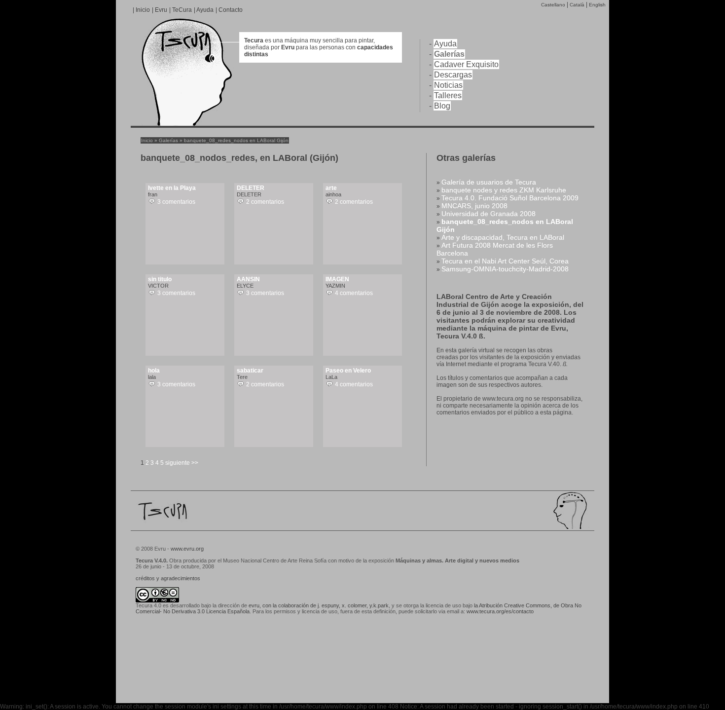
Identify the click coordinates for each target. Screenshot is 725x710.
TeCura (182, 9)
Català (577, 4)
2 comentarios (265, 201)
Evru (161, 9)
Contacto (230, 9)
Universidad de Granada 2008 (488, 214)
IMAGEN (337, 279)
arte (331, 188)
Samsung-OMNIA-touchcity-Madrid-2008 (505, 269)
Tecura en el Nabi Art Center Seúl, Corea (505, 261)
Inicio (143, 9)
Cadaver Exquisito (466, 64)
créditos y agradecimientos (168, 578)
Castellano (553, 4)
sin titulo (160, 279)
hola (154, 370)
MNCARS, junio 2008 (474, 206)
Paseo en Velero (348, 370)
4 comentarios (354, 293)
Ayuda (205, 9)
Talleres (448, 95)
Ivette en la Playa (172, 188)
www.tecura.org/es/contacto (500, 611)
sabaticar (250, 370)
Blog (442, 106)
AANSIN (248, 279)
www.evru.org (186, 549)
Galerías (449, 54)
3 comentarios (176, 201)
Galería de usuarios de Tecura (488, 182)
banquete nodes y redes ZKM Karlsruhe (503, 190)
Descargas (453, 75)
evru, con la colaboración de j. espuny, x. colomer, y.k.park (319, 605)
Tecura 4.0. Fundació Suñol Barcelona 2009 (510, 198)
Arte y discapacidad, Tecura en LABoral (502, 237)
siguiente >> (181, 462)
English (597, 4)
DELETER (250, 188)
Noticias (448, 85)
